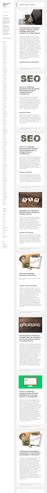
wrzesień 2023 (5, 85)
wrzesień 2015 (5, 197)
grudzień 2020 (5, 129)
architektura (4, 210)
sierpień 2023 (5, 87)
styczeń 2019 (4, 149)
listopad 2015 (4, 194)
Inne (3, 219)
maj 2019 (4, 146)
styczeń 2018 (4, 162)
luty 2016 (4, 190)
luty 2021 (4, 126)
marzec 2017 (4, 174)
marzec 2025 (4, 63)
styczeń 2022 (4, 110)
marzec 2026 (4, 49)
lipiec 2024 (4, 75)
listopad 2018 (4, 152)
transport (4, 232)
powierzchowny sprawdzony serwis (6, 4)
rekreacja (4, 229)
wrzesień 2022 (5, 98)
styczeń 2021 (4, 127)
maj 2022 (4, 104)
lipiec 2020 (4, 135)
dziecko (4, 216)
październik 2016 (5, 180)
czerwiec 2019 (5, 145)
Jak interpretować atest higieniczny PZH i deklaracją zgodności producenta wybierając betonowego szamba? (7, 22)
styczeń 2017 (4, 177)
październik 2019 (5, 142)
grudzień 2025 (5, 53)
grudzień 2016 (5, 178)
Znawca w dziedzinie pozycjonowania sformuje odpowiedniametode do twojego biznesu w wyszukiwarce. (28, 150)
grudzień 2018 (5, 151)
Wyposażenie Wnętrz (6, 236)
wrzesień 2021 (5, 116)
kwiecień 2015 (5, 203)
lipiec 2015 (4, 200)
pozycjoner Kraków (25, 112)
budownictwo (5, 214)
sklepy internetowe (5, 230)
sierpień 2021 (5, 117)
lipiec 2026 (4, 43)
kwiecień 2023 (5, 91)
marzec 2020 (4, 139)
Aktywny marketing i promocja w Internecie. (27, 274)
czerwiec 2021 (5, 120)
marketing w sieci (35, 68)
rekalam (39, 68)
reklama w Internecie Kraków (28, 285)
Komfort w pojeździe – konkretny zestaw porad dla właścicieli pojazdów (7, 33)
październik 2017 (5, 165)
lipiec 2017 (4, 168)
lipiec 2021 (4, 119)
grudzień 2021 (5, 111)
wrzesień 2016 (5, 181)
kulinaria (4, 220)
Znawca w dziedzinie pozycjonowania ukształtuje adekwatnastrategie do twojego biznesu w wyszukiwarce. (29, 90)
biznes (4, 213)
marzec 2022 (4, 107)
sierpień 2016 (5, 183)
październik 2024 (5, 71)
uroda (3, 233)
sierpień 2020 (5, 133)
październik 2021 (5, 114)
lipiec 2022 (4, 101)
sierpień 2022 (5, 100)
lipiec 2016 (4, 184)
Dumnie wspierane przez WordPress (24, 491)
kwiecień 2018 (5, 158)
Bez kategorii (4, 211)
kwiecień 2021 (5, 123)
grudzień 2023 (5, 84)
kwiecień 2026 (5, 47)
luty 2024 (4, 81)
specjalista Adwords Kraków (35, 364)
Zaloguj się (4, 243)
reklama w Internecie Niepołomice (31, 459)
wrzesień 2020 (5, 132)
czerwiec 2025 (5, 59)
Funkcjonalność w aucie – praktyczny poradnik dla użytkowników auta (6, 30)
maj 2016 (4, 187)
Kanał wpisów (5, 244)
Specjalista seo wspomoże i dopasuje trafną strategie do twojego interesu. (29, 212)
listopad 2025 (4, 55)
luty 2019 (4, 148)
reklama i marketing (6, 227)
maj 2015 (4, 202)
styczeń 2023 (4, 94)
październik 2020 (5, 130)
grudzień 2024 (5, 68)
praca (3, 223)
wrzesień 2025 (5, 56)
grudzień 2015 (5, 193)
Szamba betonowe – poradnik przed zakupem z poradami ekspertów (6, 18)
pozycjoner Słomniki (25, 172)
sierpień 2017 (5, 167)
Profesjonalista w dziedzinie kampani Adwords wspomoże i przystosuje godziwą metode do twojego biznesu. (30, 338)
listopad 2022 (4, 95)
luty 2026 (4, 50)
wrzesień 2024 (5, 72)
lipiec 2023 (4, 88)
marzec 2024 (4, 79)
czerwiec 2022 (5, 103)
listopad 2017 (4, 164)
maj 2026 (4, 46)
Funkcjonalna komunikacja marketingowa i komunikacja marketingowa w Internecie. (30, 453)
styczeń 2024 (4, 82)
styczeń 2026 (4, 52)
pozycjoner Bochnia (37, 411)
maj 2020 (4, 136)
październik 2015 (5, 196)
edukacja (4, 217)
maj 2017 (4, 171)
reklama (4, 226)
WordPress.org (5, 247)
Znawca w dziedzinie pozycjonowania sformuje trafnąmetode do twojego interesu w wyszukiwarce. (28, 394)
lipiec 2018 (4, 155)
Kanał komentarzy (5, 246)
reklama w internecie (22, 69)
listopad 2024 (4, 69)
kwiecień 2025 (5, 62)
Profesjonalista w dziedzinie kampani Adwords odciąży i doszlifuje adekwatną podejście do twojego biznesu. (30, 30)
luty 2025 (4, 65)
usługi (3, 235)
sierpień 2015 (5, 199)
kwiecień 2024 (5, 78)
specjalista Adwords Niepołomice (29, 62)
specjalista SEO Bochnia (26, 232)
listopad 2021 (4, 113)
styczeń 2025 (4, 66)
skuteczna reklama (28, 69)
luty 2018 (4, 161)
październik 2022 (5, 97)
